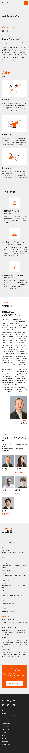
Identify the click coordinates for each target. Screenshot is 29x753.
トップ (3, 7)
